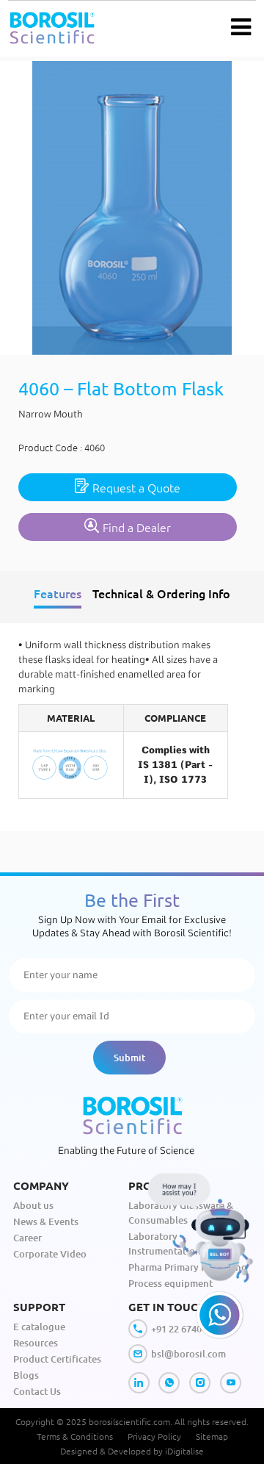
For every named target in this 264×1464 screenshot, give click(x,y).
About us (33, 1205)
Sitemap (212, 1436)
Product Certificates (57, 1359)
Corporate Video (50, 1253)
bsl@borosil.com (188, 1353)
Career (27, 1237)
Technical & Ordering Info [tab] (161, 593)
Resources (35, 1342)
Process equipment (170, 1283)
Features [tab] (57, 593)
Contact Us (37, 1391)
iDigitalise (184, 1451)
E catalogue (39, 1326)
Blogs (26, 1375)
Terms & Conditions (75, 1436)
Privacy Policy (154, 1436)
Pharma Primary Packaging (187, 1267)
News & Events (45, 1221)
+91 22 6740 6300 (187, 1328)
